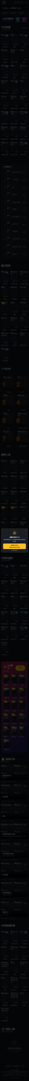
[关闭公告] (25, 530)
